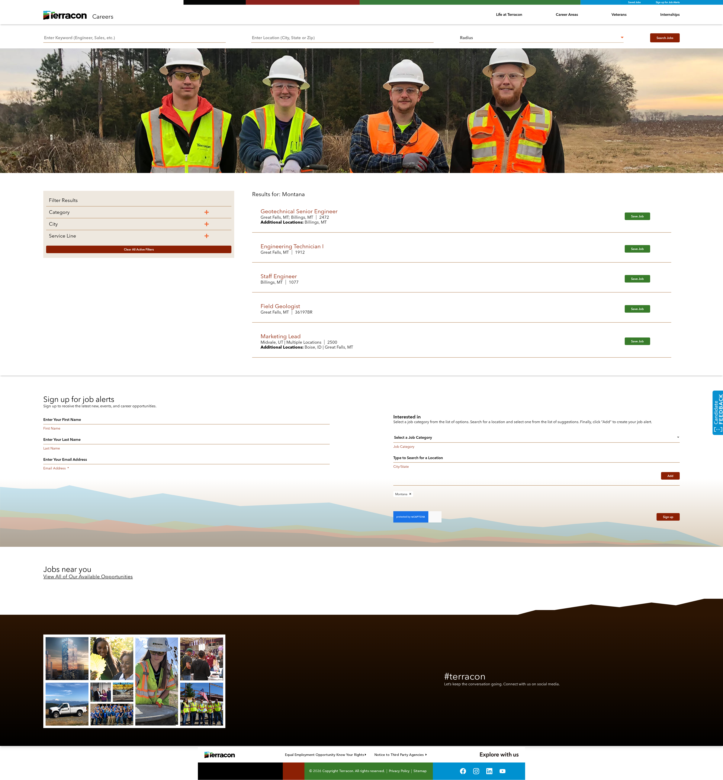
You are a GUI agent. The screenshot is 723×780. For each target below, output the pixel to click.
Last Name (51, 448)
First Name (51, 428)
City (53, 224)
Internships (670, 14)
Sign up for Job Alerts (668, 2)
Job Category (403, 447)
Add (670, 476)
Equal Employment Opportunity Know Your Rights (325, 755)
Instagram (476, 771)
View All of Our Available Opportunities (88, 577)
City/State (401, 467)
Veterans (619, 14)
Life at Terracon (509, 14)
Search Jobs (665, 38)
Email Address (56, 468)
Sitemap (420, 771)
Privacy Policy (399, 771)
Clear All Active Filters (139, 249)
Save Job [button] (637, 216)
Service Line (62, 236)
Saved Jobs (634, 2)
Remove (410, 494)
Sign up (668, 517)
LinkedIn (489, 771)
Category (59, 212)
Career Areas (567, 14)
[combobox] (342, 37)
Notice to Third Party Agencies (400, 755)
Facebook (463, 771)
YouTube (503, 771)
